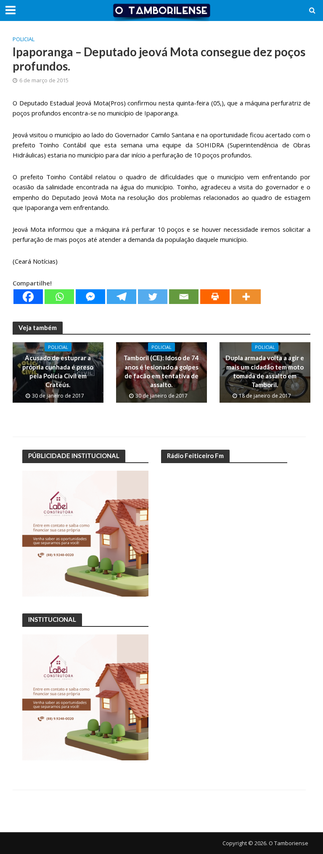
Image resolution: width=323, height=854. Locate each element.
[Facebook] (28, 296)
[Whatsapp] (59, 296)
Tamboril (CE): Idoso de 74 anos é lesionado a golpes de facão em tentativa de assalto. (161, 371)
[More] (246, 296)
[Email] (184, 296)
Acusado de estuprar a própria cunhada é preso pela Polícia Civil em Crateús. (57, 371)
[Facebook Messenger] (90, 296)
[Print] (215, 296)
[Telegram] (121, 296)
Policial (23, 39)
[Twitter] (152, 296)
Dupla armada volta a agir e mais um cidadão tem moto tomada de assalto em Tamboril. (264, 371)
